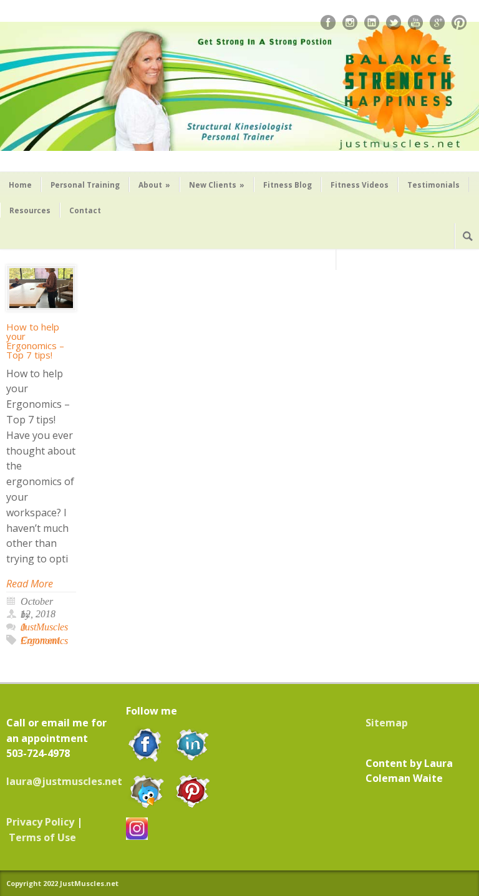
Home (20, 185)
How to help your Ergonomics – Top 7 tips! (35, 340)
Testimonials (433, 185)
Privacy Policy (40, 822)
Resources (30, 210)
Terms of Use (42, 837)
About (154, 185)
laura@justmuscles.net (64, 781)
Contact (85, 210)
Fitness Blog (287, 185)
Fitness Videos (360, 185)
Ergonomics (44, 640)
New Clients (216, 185)
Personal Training (85, 185)
